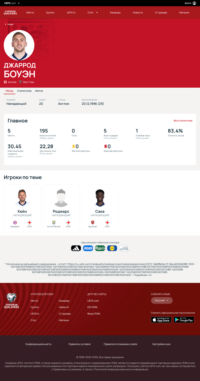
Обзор (9, 91)
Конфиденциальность (39, 344)
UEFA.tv (35, 313)
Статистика (24, 91)
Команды (64, 300)
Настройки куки (161, 344)
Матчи (39, 91)
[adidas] (76, 248)
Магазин (64, 320)
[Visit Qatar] (124, 248)
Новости (64, 307)
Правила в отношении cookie (120, 344)
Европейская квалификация (10, 12)
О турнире (65, 313)
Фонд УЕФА (93, 313)
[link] (30, 12)
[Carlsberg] (100, 248)
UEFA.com (93, 300)
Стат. (34, 320)
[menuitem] (32, 12)
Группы (35, 307)
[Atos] (88, 248)
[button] (93, 12)
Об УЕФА (92, 307)
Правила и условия (79, 344)
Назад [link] (10, 24)
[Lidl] (112, 248)
